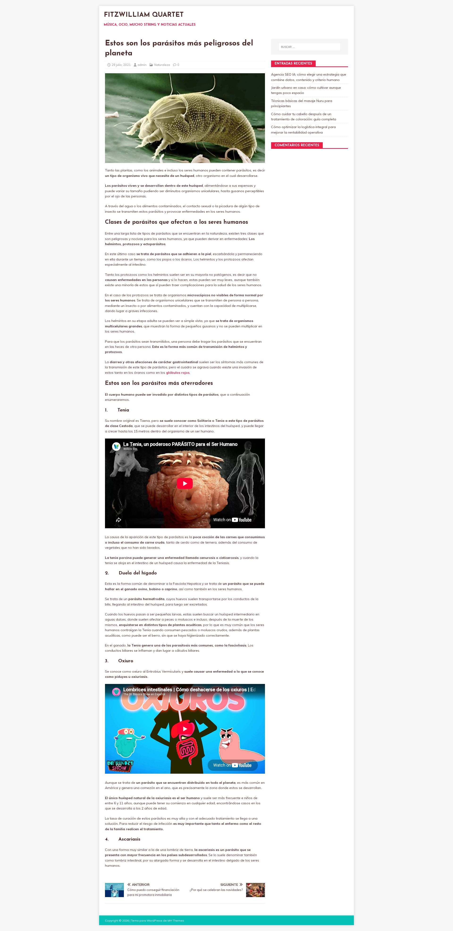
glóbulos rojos (177, 372)
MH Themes (176, 920)
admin (142, 65)
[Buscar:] (309, 47)
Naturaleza (162, 65)
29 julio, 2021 (121, 65)
